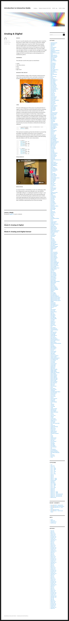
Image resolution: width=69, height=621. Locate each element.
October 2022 (53, 572)
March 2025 (53, 544)
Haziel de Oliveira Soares (55, 177)
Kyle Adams (53, 233)
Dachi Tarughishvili (54, 123)
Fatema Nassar (53, 154)
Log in (52, 519)
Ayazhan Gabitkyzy (54, 105)
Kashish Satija (53, 222)
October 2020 (53, 594)
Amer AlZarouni (53, 86)
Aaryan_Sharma (53, 47)
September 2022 (53, 573)
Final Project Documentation (59, 506)
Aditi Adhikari (53, 59)
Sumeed (52, 397)
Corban (52, 122)
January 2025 (53, 546)
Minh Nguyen (53, 283)
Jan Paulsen (53, 201)
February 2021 (53, 590)
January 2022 (53, 580)
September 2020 (54, 596)
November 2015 (53, 605)
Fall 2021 (52, 477)
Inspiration (53, 481)
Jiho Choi (52, 213)
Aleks (52, 75)
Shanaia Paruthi (53, 380)
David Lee (52, 132)
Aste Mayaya (53, 102)
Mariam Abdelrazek (54, 253)
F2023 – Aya (53, 467)
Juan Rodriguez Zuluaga (55, 218)
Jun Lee (52, 219)
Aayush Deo (53, 49)
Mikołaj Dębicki (53, 282)
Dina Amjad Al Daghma (55, 141)
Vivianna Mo (53, 425)
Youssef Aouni (53, 439)
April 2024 (52, 554)
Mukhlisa (52, 301)
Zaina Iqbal (52, 444)
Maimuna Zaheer (54, 247)
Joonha (52, 216)
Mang (52, 251)
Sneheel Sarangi (53, 389)
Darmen (52, 129)
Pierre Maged (53, 327)
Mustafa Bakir (53, 302)
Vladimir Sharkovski (54, 426)
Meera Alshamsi (53, 274)
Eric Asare (52, 149)
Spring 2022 (53, 490)
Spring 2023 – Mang (54, 491)
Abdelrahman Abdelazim (55, 50)
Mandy (52, 249)
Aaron (52, 46)
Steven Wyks (53, 395)
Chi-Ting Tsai (53, 119)
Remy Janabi (53, 341)
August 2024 (53, 552)
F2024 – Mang (53, 471)
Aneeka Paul (53, 93)
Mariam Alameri (53, 255)
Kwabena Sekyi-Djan (54, 231)
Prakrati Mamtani (54, 328)
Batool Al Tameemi (54, 112)
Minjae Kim (53, 284)
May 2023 (52, 564)
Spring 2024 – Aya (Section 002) (56, 495)
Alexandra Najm (53, 76)
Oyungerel (52, 320)
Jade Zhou (52, 200)
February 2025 (53, 545)
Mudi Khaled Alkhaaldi (55, 296)
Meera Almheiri (53, 273)
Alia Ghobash (53, 78)
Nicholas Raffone (54, 311)
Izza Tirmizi (53, 199)
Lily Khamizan (53, 235)
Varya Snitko (53, 422)
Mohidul (52, 291)
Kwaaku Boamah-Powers (55, 230)
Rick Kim (52, 344)
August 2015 (53, 608)
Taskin (52, 407)
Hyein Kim (52, 184)
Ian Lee (52, 186)
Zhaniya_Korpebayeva (54, 451)
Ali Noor (52, 77)
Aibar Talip (52, 68)
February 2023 (53, 567)
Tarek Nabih (53, 406)
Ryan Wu (52, 350)
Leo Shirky (52, 234)
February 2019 (53, 601)
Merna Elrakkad (53, 278)
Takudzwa (52, 404)
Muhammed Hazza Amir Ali (55, 300)
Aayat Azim (53, 48)
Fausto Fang (53, 157)
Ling (51, 237)
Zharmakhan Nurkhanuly (55, 452)
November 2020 (53, 593)
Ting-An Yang (53, 415)
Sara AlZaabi (53, 362)
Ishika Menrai (53, 193)
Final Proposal (56, 509)
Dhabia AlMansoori (54, 138)
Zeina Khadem (53, 449)
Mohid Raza (53, 290)
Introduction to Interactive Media (17, 8)
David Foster (53, 131)
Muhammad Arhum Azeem (55, 297)
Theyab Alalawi (53, 410)
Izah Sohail (52, 198)
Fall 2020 (52, 476)
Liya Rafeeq (53, 240)
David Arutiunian (54, 130)
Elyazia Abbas (53, 147)
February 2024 (53, 556)
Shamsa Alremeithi (54, 379)
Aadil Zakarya (53, 43)
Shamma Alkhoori (54, 377)
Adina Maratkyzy (54, 57)
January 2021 (53, 591)
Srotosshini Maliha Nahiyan (55, 391)
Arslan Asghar (53, 99)
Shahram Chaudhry (54, 369)
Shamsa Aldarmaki (54, 378)
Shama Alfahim (53, 373)
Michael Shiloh (53, 280)
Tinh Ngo (52, 416)
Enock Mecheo (53, 148)
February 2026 (53, 534)
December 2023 (53, 558)
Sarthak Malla (53, 365)
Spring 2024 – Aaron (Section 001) (57, 494)
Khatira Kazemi (53, 229)
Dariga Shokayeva (54, 127)
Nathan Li (52, 307)
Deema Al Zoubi (53, 135)
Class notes (53, 465)
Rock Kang (52, 345)
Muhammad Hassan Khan (55, 298)
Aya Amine (52, 104)
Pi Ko (51, 326)
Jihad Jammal (53, 212)
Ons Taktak (53, 319)
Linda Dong (53, 236)
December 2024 (53, 547)
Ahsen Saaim (53, 67)
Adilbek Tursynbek (54, 56)
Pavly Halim (53, 324)
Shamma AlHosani (54, 374)
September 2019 (53, 597)
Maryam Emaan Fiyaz (54, 265)
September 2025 (53, 539)
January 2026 (53, 535)
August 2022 (53, 574)
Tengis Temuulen (54, 408)
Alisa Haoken (53, 82)
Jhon (51, 210)
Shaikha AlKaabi (53, 370)
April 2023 (52, 565)
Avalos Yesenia (53, 103)
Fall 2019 (52, 474)
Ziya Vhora (52, 454)
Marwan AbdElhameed (55, 262)
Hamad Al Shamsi (54, 168)
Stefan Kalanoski (54, 392)
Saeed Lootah (53, 352)
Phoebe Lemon (53, 325)
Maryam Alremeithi (54, 264)
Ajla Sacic (52, 73)
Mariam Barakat (53, 258)
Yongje (52, 436)
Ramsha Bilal (53, 334)
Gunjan (52, 166)
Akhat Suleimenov (54, 74)
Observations (53, 482)
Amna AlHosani (53, 91)
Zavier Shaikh (53, 445)
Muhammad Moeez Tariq (55, 299)
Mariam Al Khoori (54, 254)
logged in (12, 214)
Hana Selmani (53, 171)
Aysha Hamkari (53, 109)
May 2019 (52, 598)
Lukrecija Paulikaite (54, 244)
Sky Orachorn (53, 388)
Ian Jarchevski (53, 185)
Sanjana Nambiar (54, 356)
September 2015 (53, 607)
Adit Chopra (53, 58)
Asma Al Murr (53, 101)
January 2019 (53, 602)
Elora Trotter (53, 146)
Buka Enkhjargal (53, 118)
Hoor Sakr (52, 182)
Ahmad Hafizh (53, 64)
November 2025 (53, 537)
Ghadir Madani (53, 162)
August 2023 (53, 563)
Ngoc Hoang (53, 310)
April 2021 (52, 588)
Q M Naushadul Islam (54, 329)
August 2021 (53, 585)
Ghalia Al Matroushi (54, 163)
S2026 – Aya (54, 8)
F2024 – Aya (53, 470)
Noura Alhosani (53, 317)
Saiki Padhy (53, 353)
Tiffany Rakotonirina (54, 412)
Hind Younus (53, 181)
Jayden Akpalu (53, 208)
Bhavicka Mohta (53, 114)
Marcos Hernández (54, 252)
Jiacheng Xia (53, 211)
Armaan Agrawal (54, 96)
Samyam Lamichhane (54, 355)
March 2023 (53, 566)
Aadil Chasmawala (54, 42)
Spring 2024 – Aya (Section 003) (56, 496)
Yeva (51, 434)
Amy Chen (52, 92)
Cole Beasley (53, 121)
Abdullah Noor (53, 51)
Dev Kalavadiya (53, 137)
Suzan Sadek (53, 399)
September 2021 (53, 584)
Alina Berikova (53, 81)
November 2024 (53, 548)
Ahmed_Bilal (53, 66)
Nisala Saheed (53, 315)
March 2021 (53, 589)
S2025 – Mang (53, 483)
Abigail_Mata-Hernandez (55, 52)
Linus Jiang (53, 239)
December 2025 (53, 536)
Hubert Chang (53, 183)
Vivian (52, 424)
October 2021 (53, 583)
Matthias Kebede (54, 269)
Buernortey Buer (53, 117)
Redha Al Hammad (54, 338)
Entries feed (53, 520)
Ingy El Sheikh (53, 189)
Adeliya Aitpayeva (54, 55)
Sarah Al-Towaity (54, 363)
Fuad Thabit (53, 158)
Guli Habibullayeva (54, 165)
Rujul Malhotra (53, 346)
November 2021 (53, 582)
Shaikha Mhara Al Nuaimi (55, 372)
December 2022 (53, 570)
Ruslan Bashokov (54, 347)
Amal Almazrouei (54, 85)
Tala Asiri (52, 405)
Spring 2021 (53, 489)
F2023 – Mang (53, 468)
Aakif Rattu (52, 45)
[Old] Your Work (53, 497)
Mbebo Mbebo (53, 272)
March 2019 (53, 600)
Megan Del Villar (53, 275)
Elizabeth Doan (53, 144)
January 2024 (53, 557)
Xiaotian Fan (53, 430)
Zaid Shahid (53, 443)
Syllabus (35, 8)
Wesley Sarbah (53, 428)
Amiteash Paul (53, 90)
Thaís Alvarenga (53, 409)
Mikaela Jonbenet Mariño (55, 281)
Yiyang (52, 435)
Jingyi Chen (53, 215)
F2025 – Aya (53, 472)
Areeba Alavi (53, 95)
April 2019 (52, 599)
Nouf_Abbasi (53, 316)
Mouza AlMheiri (53, 293)
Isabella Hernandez (54, 192)
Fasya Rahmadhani (54, 153)
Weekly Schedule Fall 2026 (45, 8)
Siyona (52, 387)
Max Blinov (52, 270)
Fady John (52, 150)
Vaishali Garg (53, 421)
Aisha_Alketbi (53, 70)
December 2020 (53, 592)
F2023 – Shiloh (53, 469)
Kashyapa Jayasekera (54, 224)
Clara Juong (53, 120)
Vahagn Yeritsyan (54, 419)
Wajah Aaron (53, 427)
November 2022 (53, 571)
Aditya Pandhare (54, 60)
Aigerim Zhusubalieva (54, 69)
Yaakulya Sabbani (54, 431)
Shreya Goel (53, 383)
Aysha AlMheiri (53, 108)
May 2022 (52, 575)
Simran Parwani (53, 386)
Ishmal (52, 194)
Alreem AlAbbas (53, 84)
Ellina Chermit (53, 145)
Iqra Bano (52, 190)
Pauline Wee (53, 323)
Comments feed (53, 521)
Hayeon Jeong (53, 176)
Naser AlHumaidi (54, 306)
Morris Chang (53, 292)
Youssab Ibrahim (53, 437)
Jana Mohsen (53, 202)
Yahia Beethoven (53, 432)
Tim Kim (52, 414)
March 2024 (53, 555)
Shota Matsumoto (54, 382)
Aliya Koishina (53, 83)
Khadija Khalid (53, 226)
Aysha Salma (53, 110)
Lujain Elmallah (53, 242)
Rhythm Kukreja (53, 342)
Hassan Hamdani (54, 175)
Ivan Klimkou (53, 195)
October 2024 (53, 549)
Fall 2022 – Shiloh (54, 479)
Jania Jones (53, 204)
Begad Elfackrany (54, 113)
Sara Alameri (53, 361)
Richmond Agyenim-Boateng (56, 343)
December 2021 (53, 581)
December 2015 (53, 603)
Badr (51, 111)
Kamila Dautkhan (54, 221)
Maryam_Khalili (53, 266)
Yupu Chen (52, 440)
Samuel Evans (53, 354)
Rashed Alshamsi (54, 335)
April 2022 (52, 576)
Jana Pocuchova (53, 203)
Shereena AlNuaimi (54, 381)
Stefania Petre (53, 394)
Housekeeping (53, 480)
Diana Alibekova (53, 139)
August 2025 (53, 540)
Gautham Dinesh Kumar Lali (56, 159)
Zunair (52, 457)
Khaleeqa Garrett (54, 227)
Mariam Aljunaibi (54, 256)
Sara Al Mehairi (53, 360)
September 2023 (53, 562)
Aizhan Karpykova (54, 72)
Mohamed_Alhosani (54, 288)
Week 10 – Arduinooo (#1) (58, 505)
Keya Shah (52, 225)
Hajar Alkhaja (53, 167)
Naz (51, 308)
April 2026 (52, 531)
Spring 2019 (53, 488)
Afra (51, 61)
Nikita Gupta (53, 314)
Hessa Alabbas (53, 180)
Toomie (52, 417)
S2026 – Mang (62, 8)
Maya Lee (52, 271)
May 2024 (52, 553)
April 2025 (52, 543)
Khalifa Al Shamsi (54, 228)
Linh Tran (52, 238)
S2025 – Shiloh (53, 485)
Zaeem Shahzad (53, 441)
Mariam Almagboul (54, 257)
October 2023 (53, 561)
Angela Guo (53, 94)
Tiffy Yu (52, 413)
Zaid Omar (52, 442)
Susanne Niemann (54, 398)
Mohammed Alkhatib (54, 289)
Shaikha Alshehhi (54, 371)
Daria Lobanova (53, 126)
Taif (51, 403)
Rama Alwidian (53, 333)
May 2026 (52, 530)
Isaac (51, 191)
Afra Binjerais (53, 63)
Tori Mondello (53, 418)
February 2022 (53, 579)
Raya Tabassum (53, 337)
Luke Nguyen (53, 243)
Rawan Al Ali (53, 336)
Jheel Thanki (53, 209)
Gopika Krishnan (54, 164)
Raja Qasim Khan (54, 332)
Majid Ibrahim (53, 248)
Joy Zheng (52, 217)
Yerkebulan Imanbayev (55, 433)
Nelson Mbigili (53, 309)
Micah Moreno (53, 279)
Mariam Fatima (53, 260)
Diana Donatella (53, 140)
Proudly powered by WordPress (22, 615)
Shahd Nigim (53, 368)
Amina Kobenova (54, 87)
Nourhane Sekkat (54, 318)
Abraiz (52, 54)
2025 (51, 464)
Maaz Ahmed (53, 245)
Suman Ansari (53, 396)
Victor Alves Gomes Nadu (55, 423)
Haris (52, 172)
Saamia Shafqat (53, 351)
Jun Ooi (52, 220)
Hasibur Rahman (54, 174)
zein (51, 448)
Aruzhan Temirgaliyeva (55, 100)
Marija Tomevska (54, 261)
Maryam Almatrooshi (54, 263)
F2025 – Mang (53, 473)
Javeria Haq (53, 207)
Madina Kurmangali (54, 246)
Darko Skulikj (53, 128)
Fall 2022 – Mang (54, 478)
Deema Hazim (53, 136)
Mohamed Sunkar (54, 287)
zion (51, 453)
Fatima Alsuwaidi (54, 155)
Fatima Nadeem (53, 156)
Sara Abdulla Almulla (54, 359)
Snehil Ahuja (53, 390)
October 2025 (53, 538)
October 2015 (53, 606)
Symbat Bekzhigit (54, 401)
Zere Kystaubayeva (54, 450)
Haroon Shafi (53, 173)
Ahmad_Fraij (53, 65)
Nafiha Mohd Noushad (54, 305)
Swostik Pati (53, 400)
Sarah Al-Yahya (53, 364)
